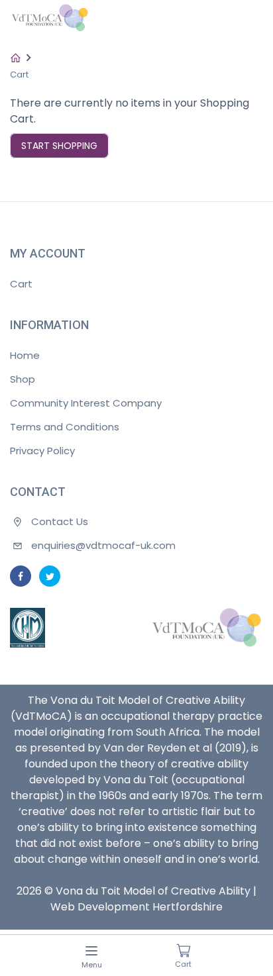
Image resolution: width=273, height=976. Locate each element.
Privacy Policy (42, 451)
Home (25, 355)
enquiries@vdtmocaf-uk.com (103, 545)
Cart (21, 284)
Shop (22, 379)
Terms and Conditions (64, 427)
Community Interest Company (86, 403)
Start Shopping (59, 145)
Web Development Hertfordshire (136, 906)
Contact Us (59, 521)
